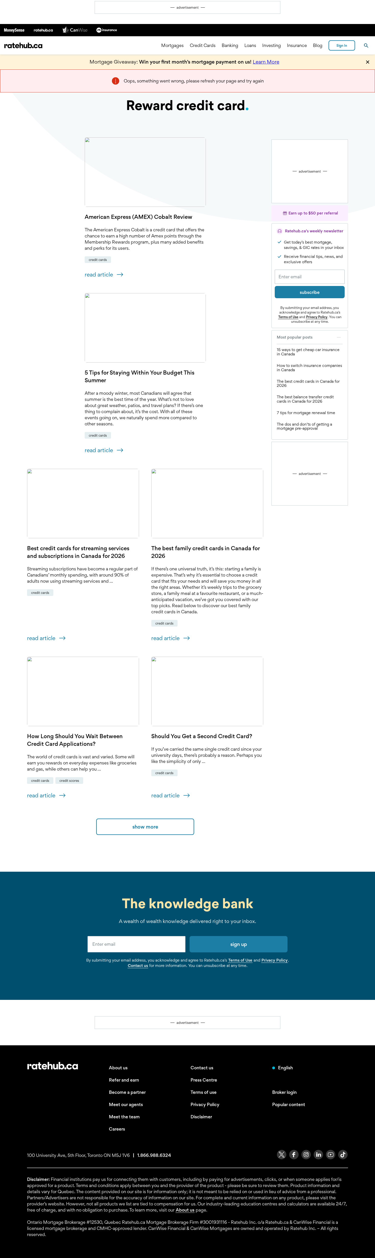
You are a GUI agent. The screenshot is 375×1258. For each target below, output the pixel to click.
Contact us (138, 965)
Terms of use (204, 1092)
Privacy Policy (316, 317)
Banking (230, 45)
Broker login (284, 1092)
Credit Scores (69, 780)
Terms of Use (288, 317)
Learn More (266, 62)
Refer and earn (124, 1080)
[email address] (136, 944)
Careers (117, 1129)
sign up (238, 944)
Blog (317, 45)
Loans (250, 45)
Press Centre (204, 1080)
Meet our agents (126, 1104)
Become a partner (127, 1092)
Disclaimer (201, 1116)
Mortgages (172, 45)
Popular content (288, 1104)
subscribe (310, 292)
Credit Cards (203, 45)
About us (118, 1067)
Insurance (297, 45)
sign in (341, 45)
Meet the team (124, 1116)
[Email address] (310, 277)
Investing (271, 45)
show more (145, 827)
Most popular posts (294, 337)
